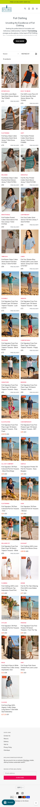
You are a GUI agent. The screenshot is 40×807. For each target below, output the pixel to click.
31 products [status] (7, 59)
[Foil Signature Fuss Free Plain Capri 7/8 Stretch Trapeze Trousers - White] (10, 528)
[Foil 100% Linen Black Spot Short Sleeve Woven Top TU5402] (10, 76)
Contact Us (7, 736)
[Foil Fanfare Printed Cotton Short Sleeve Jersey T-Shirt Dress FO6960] (30, 118)
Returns (6, 738)
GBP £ (19, 787)
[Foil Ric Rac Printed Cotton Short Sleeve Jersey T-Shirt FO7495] (30, 160)
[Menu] (37, 8)
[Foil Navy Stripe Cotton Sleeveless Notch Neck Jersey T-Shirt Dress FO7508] (10, 118)
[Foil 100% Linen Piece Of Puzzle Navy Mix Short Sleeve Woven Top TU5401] (30, 76)
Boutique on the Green (22, 801)
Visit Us (6, 744)
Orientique (7, 750)
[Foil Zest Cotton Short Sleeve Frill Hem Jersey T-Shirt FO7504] (30, 199)
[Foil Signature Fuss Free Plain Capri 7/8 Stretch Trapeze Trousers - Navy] (10, 367)
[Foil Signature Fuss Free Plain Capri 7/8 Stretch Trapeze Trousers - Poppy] (30, 325)
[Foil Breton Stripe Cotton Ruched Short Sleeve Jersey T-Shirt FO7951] (10, 160)
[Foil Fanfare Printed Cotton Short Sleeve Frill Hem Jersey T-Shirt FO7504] (10, 199)
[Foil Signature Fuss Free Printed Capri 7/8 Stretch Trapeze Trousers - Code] (30, 283)
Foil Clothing (32, 31)
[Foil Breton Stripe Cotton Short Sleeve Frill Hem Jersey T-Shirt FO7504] (10, 241)
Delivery (6, 741)
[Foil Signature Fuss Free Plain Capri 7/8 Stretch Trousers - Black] (30, 367)
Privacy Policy (8, 747)
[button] (10, 54)
